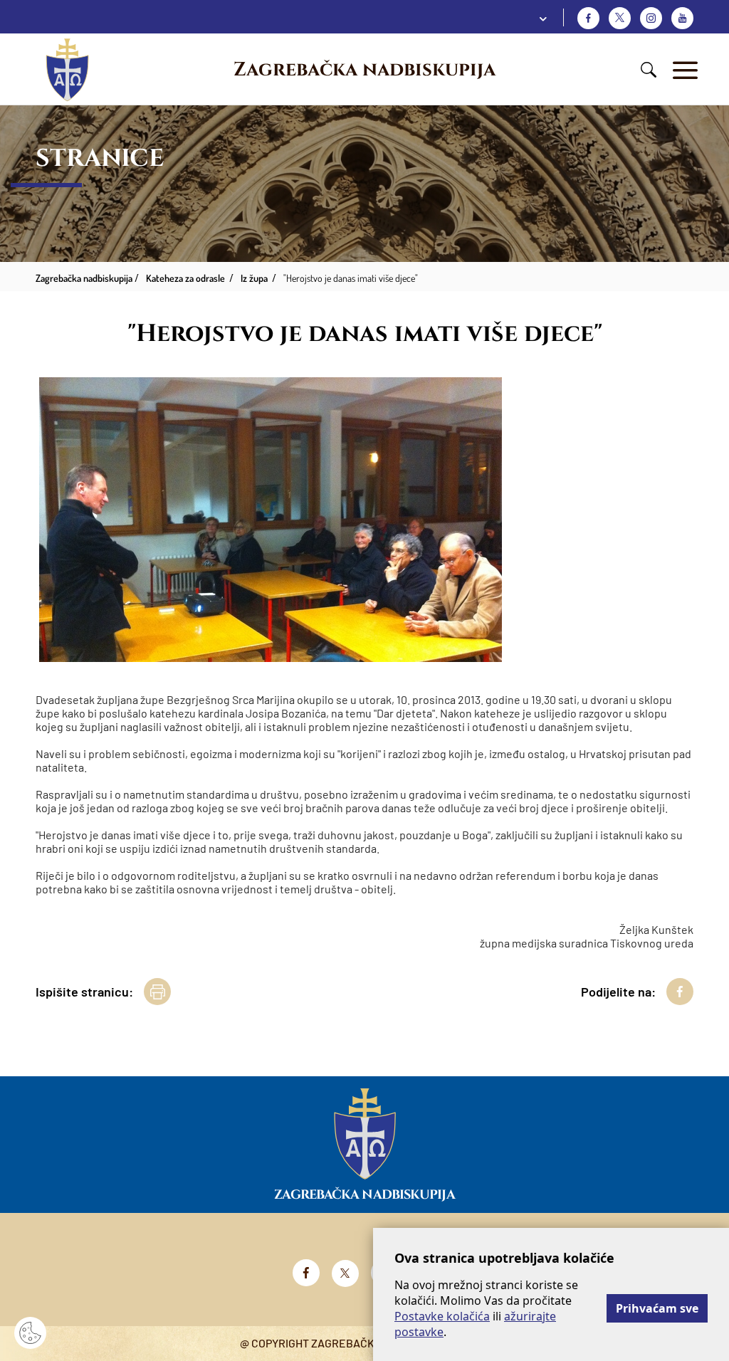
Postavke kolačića (442, 1316)
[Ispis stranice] (157, 991)
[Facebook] (588, 18)
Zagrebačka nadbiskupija (364, 70)
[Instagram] (651, 18)
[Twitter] (620, 18)
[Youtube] (682, 18)
